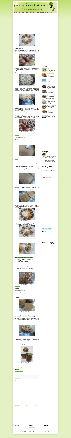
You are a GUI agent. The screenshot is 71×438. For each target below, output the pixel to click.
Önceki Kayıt (36, 405)
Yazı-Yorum (46, 12)
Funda (48, 152)
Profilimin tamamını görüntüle (45, 164)
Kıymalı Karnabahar (48, 110)
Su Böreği (47, 68)
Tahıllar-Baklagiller (33, 12)
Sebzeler (23, 12)
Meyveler (27, 12)
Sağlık (38, 12)
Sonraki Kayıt (17, 405)
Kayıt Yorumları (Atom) (20, 406)
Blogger (40, 431)
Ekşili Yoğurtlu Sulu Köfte (49, 100)
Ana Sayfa (15, 12)
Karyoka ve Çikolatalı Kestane (19, 367)
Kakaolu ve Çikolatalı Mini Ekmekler (51, 105)
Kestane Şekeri (17, 366)
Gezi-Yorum (42, 12)
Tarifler (19, 12)
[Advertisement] (35, 21)
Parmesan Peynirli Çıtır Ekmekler (50, 90)
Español (51, 12)
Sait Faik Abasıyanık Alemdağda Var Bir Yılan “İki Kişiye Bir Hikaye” (51, 79)
